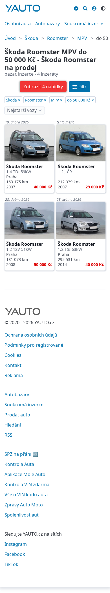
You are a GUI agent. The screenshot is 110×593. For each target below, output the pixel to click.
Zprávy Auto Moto (24, 505)
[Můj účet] (94, 7)
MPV (82, 38)
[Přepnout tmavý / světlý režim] (103, 7)
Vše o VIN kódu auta (26, 494)
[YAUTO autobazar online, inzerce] (22, 8)
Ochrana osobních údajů (31, 335)
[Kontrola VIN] (76, 7)
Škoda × (13, 100)
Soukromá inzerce (83, 24)
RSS (8, 435)
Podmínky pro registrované (34, 345)
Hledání (13, 425)
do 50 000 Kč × (80, 100)
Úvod (10, 38)
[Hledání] (85, 7)
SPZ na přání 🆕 (21, 454)
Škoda (31, 38)
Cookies (13, 355)
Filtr (82, 87)
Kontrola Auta (19, 464)
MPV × (56, 100)
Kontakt (13, 365)
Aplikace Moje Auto (25, 474)
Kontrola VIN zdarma (27, 484)
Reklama (14, 375)
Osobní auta (18, 24)
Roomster (57, 38)
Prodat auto (17, 415)
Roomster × (35, 100)
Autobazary (47, 24)
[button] (43, 86)
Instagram (16, 544)
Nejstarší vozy (22, 110)
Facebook (15, 554)
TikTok (11, 564)
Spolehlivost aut (22, 515)
